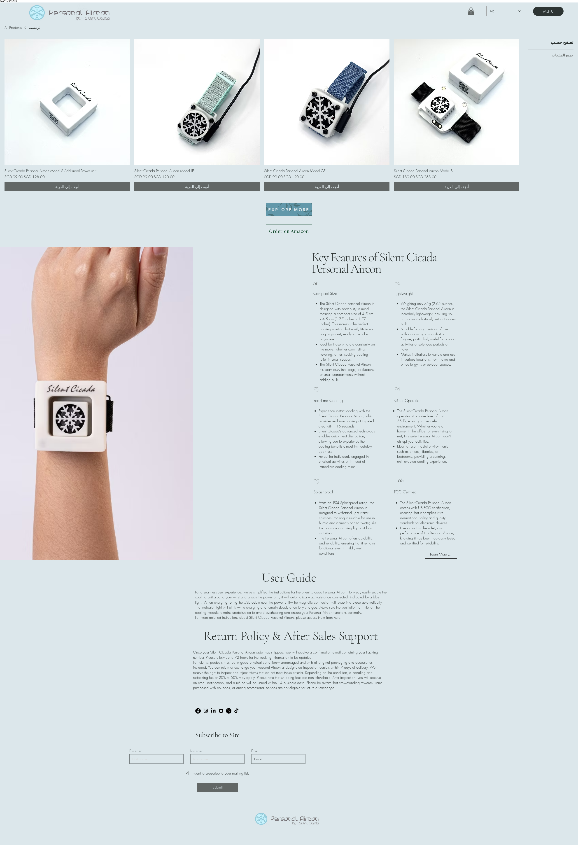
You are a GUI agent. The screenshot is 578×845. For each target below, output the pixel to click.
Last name (196, 750)
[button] (471, 11)
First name (135, 750)
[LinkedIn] (213, 711)
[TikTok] (236, 711)
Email (254, 750)
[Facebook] (198, 711)
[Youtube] (221, 711)
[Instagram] (205, 711)
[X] (228, 711)
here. (338, 617)
